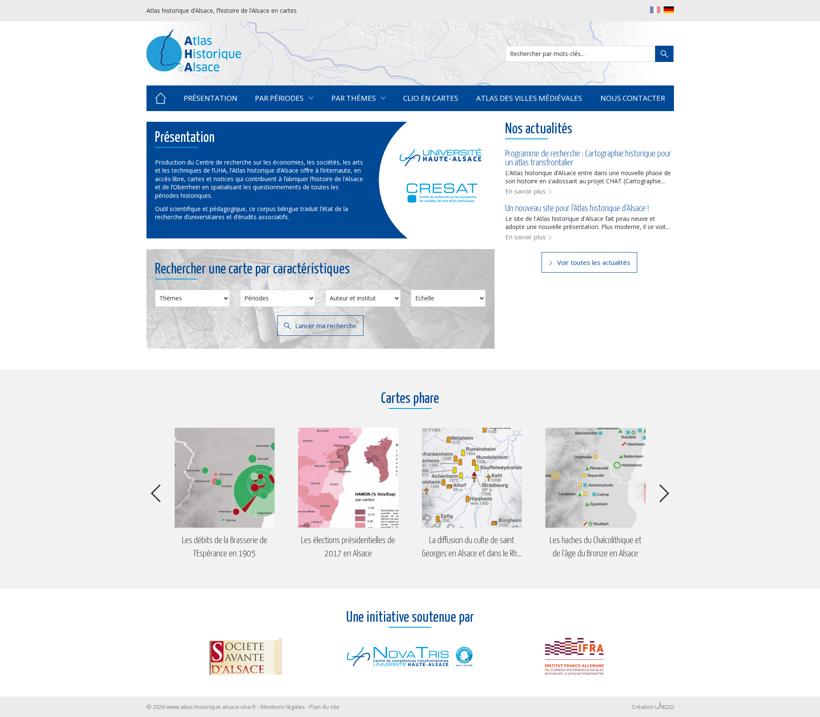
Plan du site (324, 707)
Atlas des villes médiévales (529, 98)
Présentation (210, 98)
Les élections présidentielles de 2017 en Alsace (225, 547)
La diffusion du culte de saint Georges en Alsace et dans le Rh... (348, 547)
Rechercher (664, 54)
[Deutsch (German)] (669, 9)
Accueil (160, 98)
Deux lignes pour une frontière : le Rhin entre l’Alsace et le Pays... (596, 547)
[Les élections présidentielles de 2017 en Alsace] (225, 478)
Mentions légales (283, 707)
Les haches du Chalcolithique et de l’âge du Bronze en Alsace (472, 547)
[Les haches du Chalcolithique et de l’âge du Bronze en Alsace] (472, 478)
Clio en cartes (430, 98)
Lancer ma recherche (326, 325)
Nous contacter (632, 98)
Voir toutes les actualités (593, 262)
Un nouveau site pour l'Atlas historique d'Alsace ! (577, 208)
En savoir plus (525, 191)
